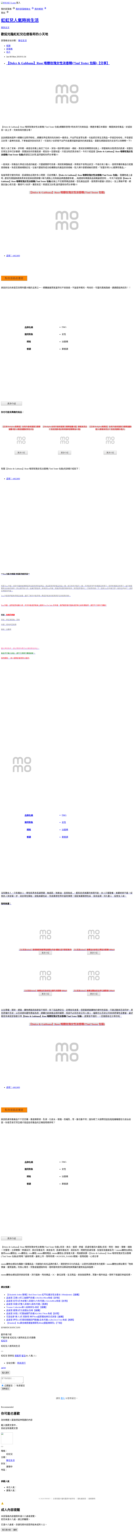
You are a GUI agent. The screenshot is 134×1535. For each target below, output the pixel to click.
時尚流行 (21, 1363)
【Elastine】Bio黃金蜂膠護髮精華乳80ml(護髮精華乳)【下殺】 (34, 1323)
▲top (3, 1368)
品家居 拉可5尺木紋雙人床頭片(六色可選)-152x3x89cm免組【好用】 (37, 1301)
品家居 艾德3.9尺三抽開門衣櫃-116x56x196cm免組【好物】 (33, 1298)
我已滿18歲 (6, 1530)
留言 (23, 1356)
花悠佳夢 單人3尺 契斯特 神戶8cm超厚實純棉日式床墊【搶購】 (35, 1317)
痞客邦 (18, 1356)
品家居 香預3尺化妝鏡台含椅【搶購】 (23, 1310)
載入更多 (5, 1373)
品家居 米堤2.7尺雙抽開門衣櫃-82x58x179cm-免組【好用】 (33, 1313)
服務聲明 (91, 1499)
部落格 (9, 49)
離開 (15, 1530)
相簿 (8, 46)
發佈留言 (5, 1389)
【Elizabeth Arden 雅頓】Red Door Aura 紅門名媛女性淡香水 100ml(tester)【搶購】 (43, 1295)
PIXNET (47, 1499)
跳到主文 (5, 27)
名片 (8, 52)
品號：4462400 (13, 256)
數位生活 (22, 40)
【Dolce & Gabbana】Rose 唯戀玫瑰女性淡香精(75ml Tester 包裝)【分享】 (58, 63)
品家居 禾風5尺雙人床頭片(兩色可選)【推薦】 (27, 1304)
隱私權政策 (81, 1499)
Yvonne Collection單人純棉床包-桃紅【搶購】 (27, 1307)
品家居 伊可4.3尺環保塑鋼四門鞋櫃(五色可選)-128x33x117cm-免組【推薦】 (40, 1320)
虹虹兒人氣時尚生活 (20, 20)
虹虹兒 (4, 1341)
